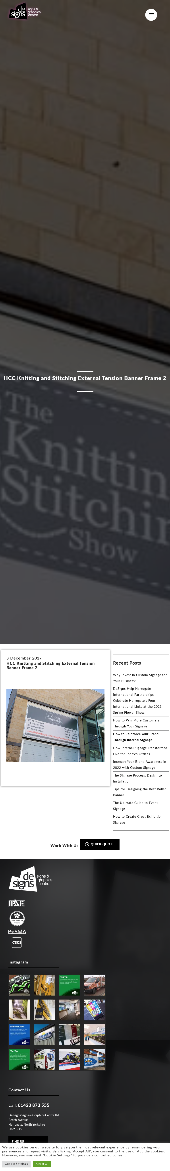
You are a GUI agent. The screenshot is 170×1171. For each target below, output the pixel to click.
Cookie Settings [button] (16, 1164)
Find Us (18, 1141)
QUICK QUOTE (102, 844)
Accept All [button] (42, 1164)
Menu (151, 15)
